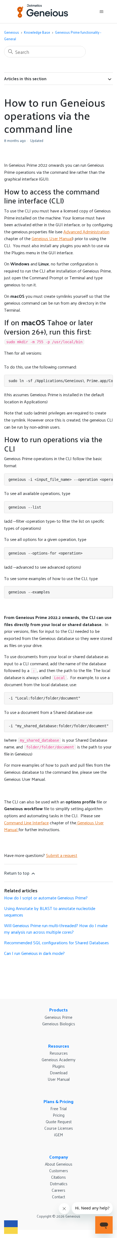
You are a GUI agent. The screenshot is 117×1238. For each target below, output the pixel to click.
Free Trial (58, 1108)
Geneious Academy (58, 1059)
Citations (58, 1177)
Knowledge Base (37, 32)
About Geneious (58, 1164)
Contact (58, 1196)
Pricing (58, 1115)
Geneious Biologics (58, 1023)
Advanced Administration (86, 232)
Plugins (58, 1066)
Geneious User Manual (52, 238)
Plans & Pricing (58, 1101)
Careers (58, 1190)
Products (58, 1010)
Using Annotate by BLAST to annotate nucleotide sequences (49, 911)
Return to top (17, 873)
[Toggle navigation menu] (101, 11)
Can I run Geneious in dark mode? (34, 953)
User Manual (59, 1079)
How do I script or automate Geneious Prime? (46, 898)
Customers (58, 1170)
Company (58, 1157)
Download (58, 1072)
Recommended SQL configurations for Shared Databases (56, 942)
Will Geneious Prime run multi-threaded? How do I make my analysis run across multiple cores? (55, 928)
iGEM (58, 1134)
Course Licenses (58, 1128)
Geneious (11, 32)
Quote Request (59, 1121)
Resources (58, 1046)
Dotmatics (58, 1183)
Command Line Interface (26, 823)
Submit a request (61, 855)
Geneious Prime (58, 1017)
